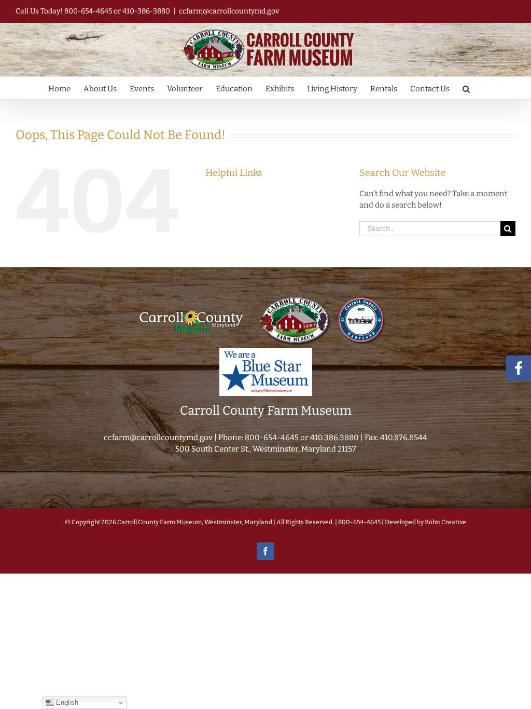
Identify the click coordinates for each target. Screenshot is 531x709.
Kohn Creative (445, 522)
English (66, 702)
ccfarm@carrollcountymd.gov (229, 11)
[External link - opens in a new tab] (191, 299)
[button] (466, 88)
